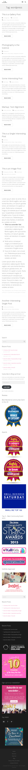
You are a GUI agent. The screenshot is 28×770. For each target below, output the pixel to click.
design (11, 53)
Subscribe (7, 387)
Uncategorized (6, 17)
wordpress (17, 20)
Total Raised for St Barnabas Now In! (11, 354)
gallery (5, 20)
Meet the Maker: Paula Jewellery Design (12, 358)
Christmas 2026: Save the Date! (10, 350)
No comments (15, 17)
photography (16, 53)
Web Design (6, 82)
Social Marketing (10, 307)
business (5, 53)
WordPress (9, 110)
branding (5, 142)
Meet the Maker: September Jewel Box (12, 363)
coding (8, 53)
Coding (5, 110)
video (18, 110)
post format (11, 20)
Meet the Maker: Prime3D (9, 367)
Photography (6, 51)
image (8, 20)
